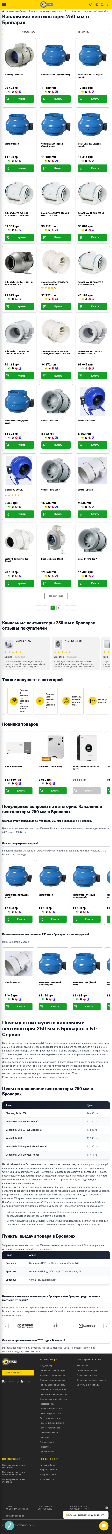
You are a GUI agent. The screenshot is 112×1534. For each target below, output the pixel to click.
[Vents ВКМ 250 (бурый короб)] (51, 92)
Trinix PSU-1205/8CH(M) (50, 766)
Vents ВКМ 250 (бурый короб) (55, 75)
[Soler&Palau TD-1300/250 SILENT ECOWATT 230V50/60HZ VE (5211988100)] (88, 368)
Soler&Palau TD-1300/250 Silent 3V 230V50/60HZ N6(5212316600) (17, 353)
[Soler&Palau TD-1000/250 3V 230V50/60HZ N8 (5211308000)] (51, 299)
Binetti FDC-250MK (14, 490)
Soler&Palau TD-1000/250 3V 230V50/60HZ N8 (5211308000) (54, 284)
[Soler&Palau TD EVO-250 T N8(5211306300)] (88, 299)
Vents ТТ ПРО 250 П (50, 420)
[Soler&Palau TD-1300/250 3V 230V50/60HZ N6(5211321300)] (51, 368)
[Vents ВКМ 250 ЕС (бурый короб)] (88, 92)
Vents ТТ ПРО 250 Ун (51, 490)
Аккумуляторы (47, 1442)
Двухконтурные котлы (50, 1418)
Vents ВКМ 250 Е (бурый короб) (23, 1154)
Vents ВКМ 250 (12, 144)
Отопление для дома (87, 1375)
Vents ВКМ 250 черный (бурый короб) (52, 145)
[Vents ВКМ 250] (14, 161)
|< (38, 608)
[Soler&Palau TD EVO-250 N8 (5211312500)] (88, 230)
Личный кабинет (48, 1465)
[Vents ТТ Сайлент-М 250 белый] (14, 576)
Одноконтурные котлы (51, 1413)
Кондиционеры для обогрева (53, 1399)
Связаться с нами (13, 1373)
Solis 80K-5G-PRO (13, 766)
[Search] (102, 4)
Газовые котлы (47, 1404)
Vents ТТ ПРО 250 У (87, 559)
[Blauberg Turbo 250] (14, 92)
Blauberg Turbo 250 (14, 75)
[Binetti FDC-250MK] (14, 507)
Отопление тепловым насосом (91, 1380)
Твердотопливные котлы (51, 1409)
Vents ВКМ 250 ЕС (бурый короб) (24, 1129)
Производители (47, 1451)
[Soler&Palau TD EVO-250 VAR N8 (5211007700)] (51, 230)
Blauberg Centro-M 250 (52, 559)
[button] (5, 1326)
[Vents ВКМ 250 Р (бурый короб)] (14, 438)
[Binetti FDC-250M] (88, 438)
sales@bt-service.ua (15, 1516)
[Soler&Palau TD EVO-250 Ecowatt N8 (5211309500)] (14, 230)
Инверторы (45, 1437)
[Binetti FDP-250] (88, 507)
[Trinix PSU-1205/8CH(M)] (48, 783)
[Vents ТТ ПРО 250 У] (88, 576)
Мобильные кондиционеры (53, 1389)
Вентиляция (83, 1365)
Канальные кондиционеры (52, 1380)
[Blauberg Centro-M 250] (51, 576)
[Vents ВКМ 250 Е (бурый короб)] (88, 161)
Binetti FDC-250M (86, 420)
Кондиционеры (47, 1365)
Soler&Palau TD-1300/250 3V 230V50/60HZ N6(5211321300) (55, 352)
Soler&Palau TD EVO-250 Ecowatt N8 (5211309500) (17, 214)
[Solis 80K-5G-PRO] (14, 783)
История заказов (48, 1474)
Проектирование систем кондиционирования (13, 1473)
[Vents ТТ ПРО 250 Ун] (51, 507)
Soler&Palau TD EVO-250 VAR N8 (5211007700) (55, 214)
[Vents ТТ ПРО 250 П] (51, 438)
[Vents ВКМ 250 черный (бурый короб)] (51, 161)
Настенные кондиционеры (52, 1370)
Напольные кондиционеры (52, 1385)
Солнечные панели (49, 1432)
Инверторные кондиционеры (53, 1394)
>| (73, 608)
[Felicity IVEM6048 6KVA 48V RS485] (74, 783)
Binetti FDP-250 (85, 490)
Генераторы (45, 1447)
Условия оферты (48, 1479)
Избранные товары (49, 1470)
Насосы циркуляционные (52, 1423)
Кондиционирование (87, 1370)
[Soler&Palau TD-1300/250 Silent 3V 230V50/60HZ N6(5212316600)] (14, 368)
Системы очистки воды (88, 1385)
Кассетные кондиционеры (52, 1375)
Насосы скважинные (50, 1428)
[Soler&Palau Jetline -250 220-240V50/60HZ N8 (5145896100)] (14, 299)
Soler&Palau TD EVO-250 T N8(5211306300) (90, 283)
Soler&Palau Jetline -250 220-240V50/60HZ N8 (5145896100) (19, 284)
